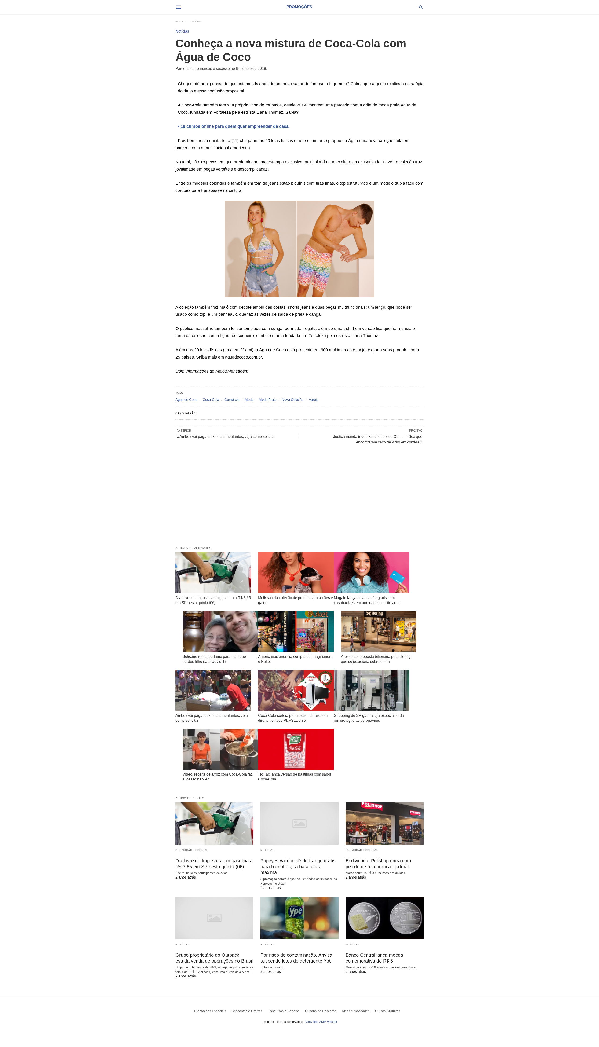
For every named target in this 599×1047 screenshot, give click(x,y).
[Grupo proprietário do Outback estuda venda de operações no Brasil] (214, 918)
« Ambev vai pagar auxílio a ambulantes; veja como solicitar (226, 437)
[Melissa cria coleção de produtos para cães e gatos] (296, 572)
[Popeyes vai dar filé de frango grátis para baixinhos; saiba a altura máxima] (299, 823)
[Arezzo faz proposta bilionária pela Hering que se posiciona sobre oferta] (378, 631)
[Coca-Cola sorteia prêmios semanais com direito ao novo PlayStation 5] (296, 690)
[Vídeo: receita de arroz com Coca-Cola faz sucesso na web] (220, 749)
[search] (421, 7)
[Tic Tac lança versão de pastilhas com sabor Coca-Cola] (296, 749)
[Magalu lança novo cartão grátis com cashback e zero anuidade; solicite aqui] (371, 572)
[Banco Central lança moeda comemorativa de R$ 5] (385, 918)
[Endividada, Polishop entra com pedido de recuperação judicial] (385, 823)
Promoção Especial (191, 850)
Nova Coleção (292, 400)
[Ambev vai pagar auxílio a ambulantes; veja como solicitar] (213, 690)
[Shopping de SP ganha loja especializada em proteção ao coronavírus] (371, 690)
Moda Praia (267, 400)
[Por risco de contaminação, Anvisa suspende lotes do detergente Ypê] (299, 918)
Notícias (195, 21)
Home (179, 21)
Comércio (231, 400)
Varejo (313, 400)
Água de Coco (186, 400)
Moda (249, 400)
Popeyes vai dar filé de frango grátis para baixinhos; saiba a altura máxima (297, 866)
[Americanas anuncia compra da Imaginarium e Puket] (296, 631)
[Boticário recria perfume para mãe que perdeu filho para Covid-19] (220, 631)
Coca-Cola (211, 400)
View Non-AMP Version (321, 1022)
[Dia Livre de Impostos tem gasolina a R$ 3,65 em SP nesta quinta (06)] (213, 572)
